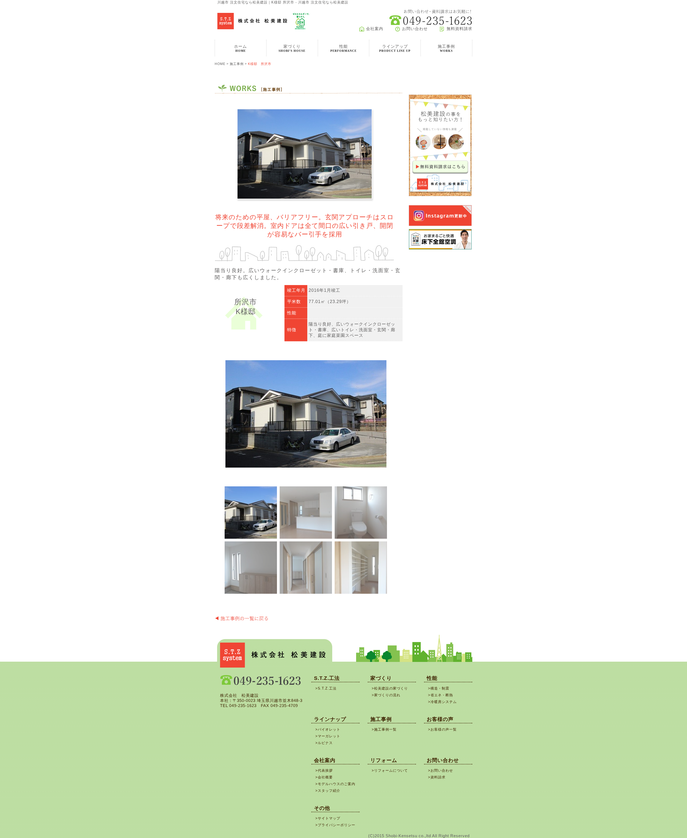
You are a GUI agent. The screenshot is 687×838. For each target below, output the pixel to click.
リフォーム (383, 760)
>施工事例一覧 (384, 729)
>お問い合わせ (440, 770)
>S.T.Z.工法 (326, 688)
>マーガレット (327, 736)
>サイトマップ (327, 818)
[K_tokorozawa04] (251, 567)
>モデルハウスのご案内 (335, 784)
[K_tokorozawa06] (361, 567)
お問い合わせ (415, 29)
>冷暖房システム (442, 702)
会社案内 (374, 29)
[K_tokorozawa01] (306, 414)
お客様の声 (440, 719)
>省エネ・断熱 (440, 695)
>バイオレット (327, 729)
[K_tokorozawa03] (361, 512)
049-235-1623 (243, 706)
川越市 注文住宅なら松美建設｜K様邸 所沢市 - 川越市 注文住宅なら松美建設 (282, 2)
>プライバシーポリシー (335, 825)
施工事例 (237, 64)
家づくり (381, 678)
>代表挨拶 (324, 770)
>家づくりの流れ (386, 695)
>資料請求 (436, 777)
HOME (220, 64)
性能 (432, 678)
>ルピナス (324, 743)
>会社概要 (324, 777)
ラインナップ (330, 719)
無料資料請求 (459, 29)
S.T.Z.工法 (327, 678)
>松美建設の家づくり (390, 688)
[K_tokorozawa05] (306, 567)
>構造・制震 (438, 688)
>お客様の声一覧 (442, 729)
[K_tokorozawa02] (306, 512)
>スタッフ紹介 (327, 791)
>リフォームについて (390, 770)
